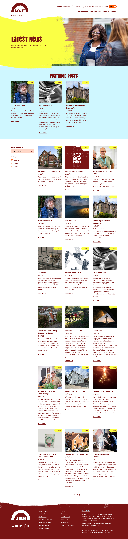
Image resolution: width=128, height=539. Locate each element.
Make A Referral (92, 6)
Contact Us (66, 7)
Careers (59, 7)
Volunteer (64, 514)
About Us (106, 11)
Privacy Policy (65, 520)
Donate (77, 6)
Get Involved (95, 11)
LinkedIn (20, 526)
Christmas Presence (73, 221)
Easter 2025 (98, 331)
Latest (114, 11)
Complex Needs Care (45, 520)
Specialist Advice (44, 525)
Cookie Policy (65, 522)
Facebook (24, 526)
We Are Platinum (45, 105)
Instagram (28, 526)
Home (13, 15)
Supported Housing (45, 522)
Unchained (42, 272)
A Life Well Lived (18, 105)
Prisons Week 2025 (73, 272)
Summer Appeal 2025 (74, 331)
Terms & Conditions (67, 525)
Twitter (12, 526)
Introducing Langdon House (49, 171)
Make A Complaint (44, 528)
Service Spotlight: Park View (77, 454)
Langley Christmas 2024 (103, 391)
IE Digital (107, 532)
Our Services (83, 11)
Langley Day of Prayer (74, 171)
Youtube (16, 526)
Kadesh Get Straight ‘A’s (75, 391)
